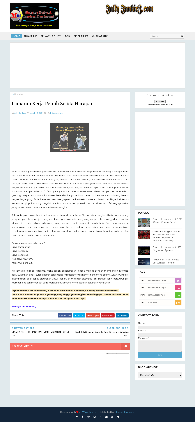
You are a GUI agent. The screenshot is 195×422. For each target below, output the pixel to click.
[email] (106, 416)
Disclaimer (81, 36)
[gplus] (88, 416)
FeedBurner (167, 104)
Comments (56, 113)
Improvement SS (156, 295)
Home (16, 36)
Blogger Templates (125, 412)
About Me (30, 36)
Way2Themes (89, 412)
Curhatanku (101, 36)
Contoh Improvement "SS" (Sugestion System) (166, 249)
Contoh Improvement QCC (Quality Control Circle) (167, 221)
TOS (67, 36)
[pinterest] (118, 416)
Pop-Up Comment (117, 354)
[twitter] (76, 416)
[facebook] (82, 416)
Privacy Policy (51, 36)
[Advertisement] (97, 65)
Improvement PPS (156, 280)
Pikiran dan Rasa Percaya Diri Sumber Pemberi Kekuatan (165, 262)
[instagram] (94, 416)
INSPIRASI (152, 302)
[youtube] (112, 416)
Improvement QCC (156, 288)
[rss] (100, 416)
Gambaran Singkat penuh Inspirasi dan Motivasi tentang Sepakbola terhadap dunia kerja (166, 236)
